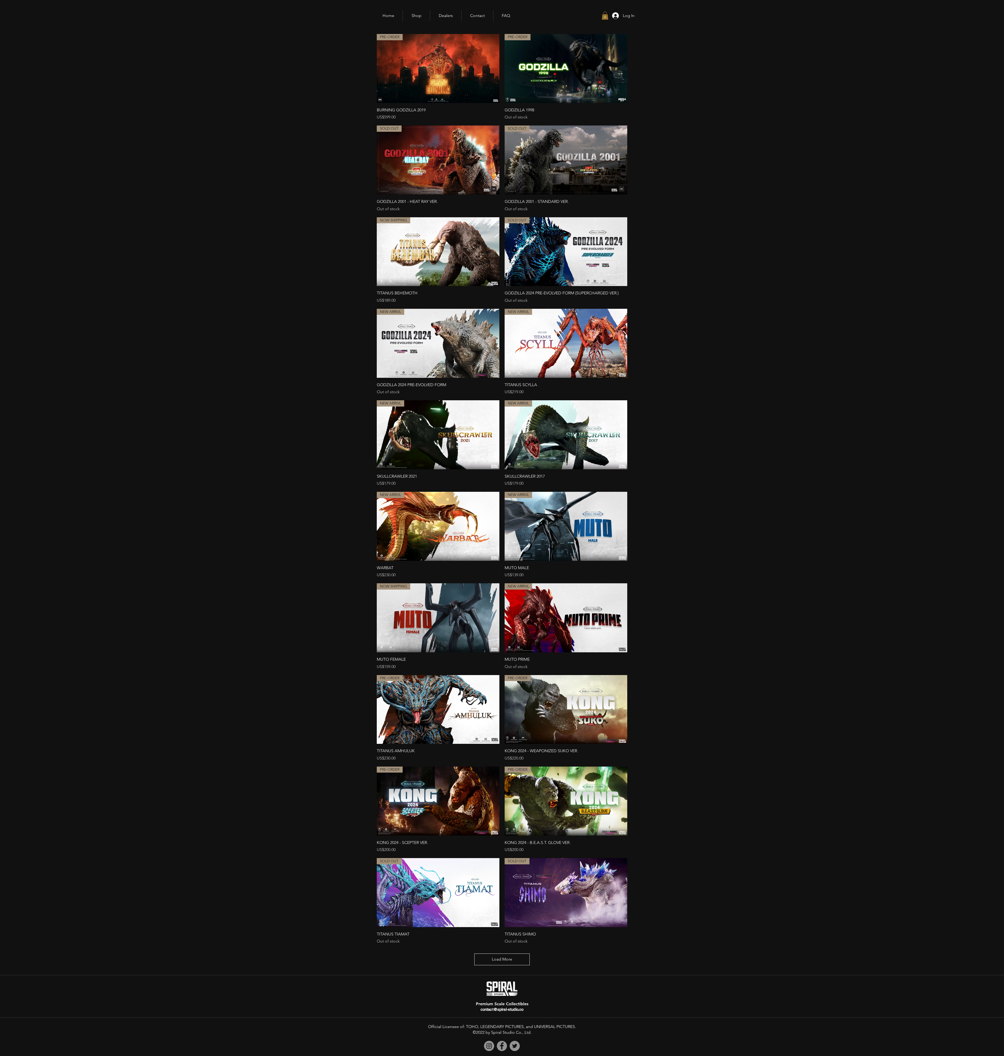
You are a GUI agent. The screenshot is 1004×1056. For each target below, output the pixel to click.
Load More (502, 959)
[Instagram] (489, 1046)
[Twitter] (515, 1046)
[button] (605, 16)
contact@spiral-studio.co (502, 1009)
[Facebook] (502, 1046)
